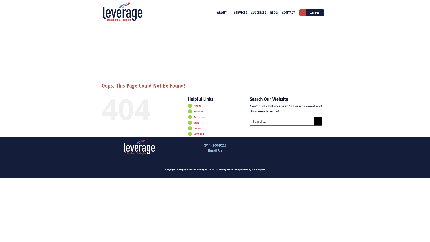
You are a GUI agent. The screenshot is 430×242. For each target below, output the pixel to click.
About (197, 105)
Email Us (215, 150)
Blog (196, 122)
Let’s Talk (199, 133)
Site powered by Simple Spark (250, 169)
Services (198, 111)
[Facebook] (287, 142)
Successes (199, 117)
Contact (198, 128)
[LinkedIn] (294, 142)
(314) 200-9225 (215, 145)
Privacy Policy (226, 169)
